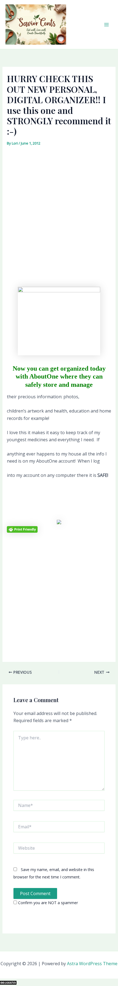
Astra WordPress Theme (92, 964)
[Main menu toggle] (106, 25)
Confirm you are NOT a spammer (47, 902)
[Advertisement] (59, 209)
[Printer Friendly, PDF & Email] (22, 529)
